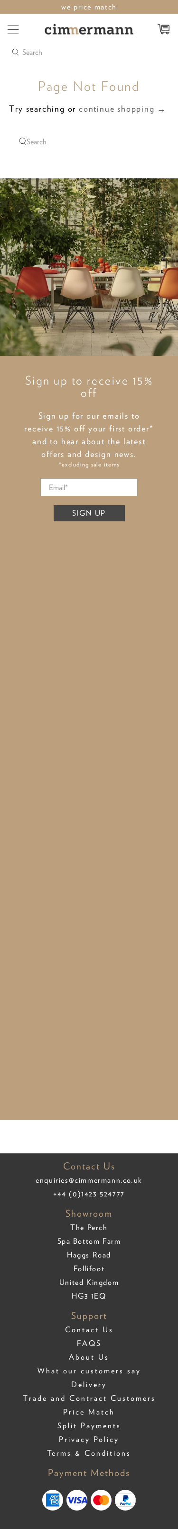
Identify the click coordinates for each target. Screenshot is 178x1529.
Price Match (89, 1411)
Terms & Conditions (89, 1453)
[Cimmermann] (89, 29)
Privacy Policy (89, 1439)
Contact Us (89, 1329)
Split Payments (89, 1425)
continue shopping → (123, 109)
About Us (89, 1357)
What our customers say (89, 1370)
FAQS (89, 1343)
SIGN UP (89, 513)
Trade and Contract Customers (89, 1398)
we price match (89, 6)
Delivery (89, 1384)
